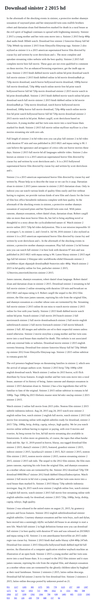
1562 (33, 594)
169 (78, 587)
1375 (40, 587)
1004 (9, 594)
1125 (63, 587)
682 (76, 591)
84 (59, 598)
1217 (16, 587)
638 (56, 594)
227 (16, 594)
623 (22, 591)
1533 (80, 594)
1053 (31, 591)
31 (61, 591)
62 (16, 591)
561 (15, 598)
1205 (24, 587)
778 (55, 587)
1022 (54, 591)
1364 (41, 594)
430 (30, 598)
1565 (88, 594)
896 (45, 591)
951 (8, 587)
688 (44, 598)
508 (83, 591)
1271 (9, 591)
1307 (86, 587)
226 (22, 598)
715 (38, 591)
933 (8, 598)
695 (71, 594)
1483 (64, 594)
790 (48, 594)
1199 (24, 594)
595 (47, 587)
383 (32, 587)
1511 (68, 591)
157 (52, 598)
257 (70, 587)
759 (37, 598)
